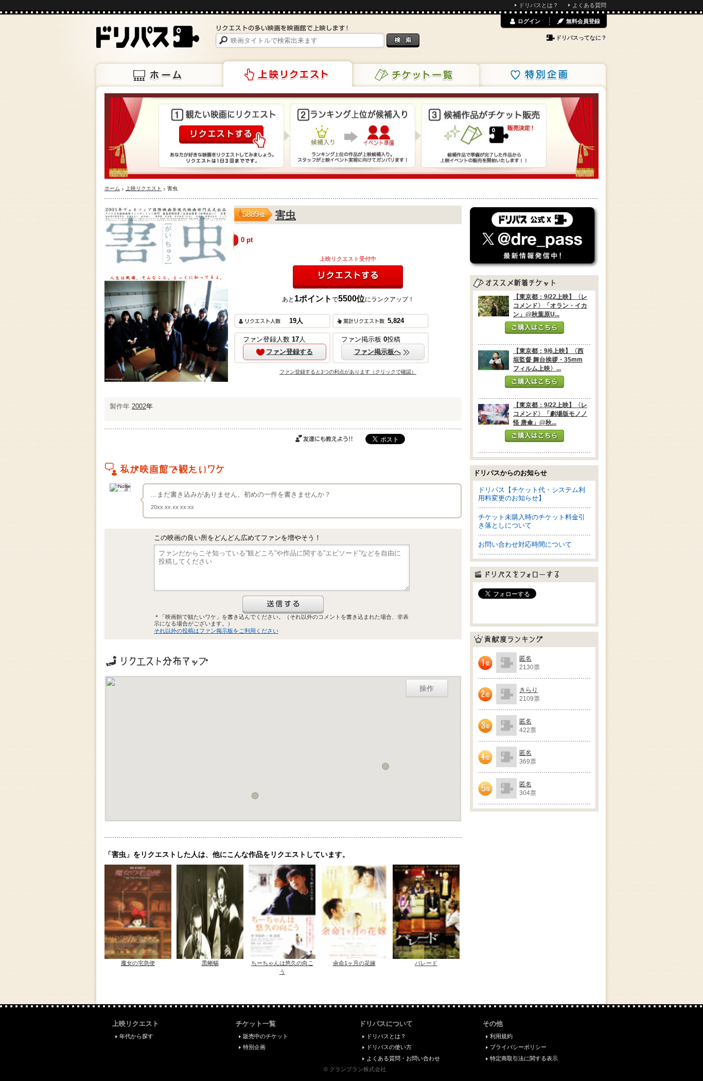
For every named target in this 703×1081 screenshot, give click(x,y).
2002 (139, 406)
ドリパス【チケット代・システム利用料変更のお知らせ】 (531, 494)
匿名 (525, 658)
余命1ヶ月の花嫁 (354, 963)
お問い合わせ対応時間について (525, 544)
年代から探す (136, 1036)
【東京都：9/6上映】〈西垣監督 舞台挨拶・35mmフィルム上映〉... (548, 359)
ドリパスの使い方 (389, 1047)
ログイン (529, 21)
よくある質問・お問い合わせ (403, 1058)
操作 (426, 688)
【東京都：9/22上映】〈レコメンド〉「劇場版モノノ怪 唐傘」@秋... (550, 413)
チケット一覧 (414, 75)
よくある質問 (589, 5)
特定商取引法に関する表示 (524, 1058)
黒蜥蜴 (210, 963)
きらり (528, 690)
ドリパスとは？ (538, 5)
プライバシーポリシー (518, 1047)
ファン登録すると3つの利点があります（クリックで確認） (347, 372)
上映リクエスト (287, 74)
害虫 (285, 215)
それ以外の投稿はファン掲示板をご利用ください (216, 631)
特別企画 (541, 75)
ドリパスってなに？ (581, 38)
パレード (426, 963)
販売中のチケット (265, 1036)
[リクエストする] (348, 277)
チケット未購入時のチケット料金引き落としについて (531, 521)
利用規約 (501, 1036)
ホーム (160, 75)
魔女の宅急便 (138, 963)
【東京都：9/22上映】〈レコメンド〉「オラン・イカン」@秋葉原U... (550, 305)
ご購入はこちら (534, 328)
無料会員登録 (583, 21)
